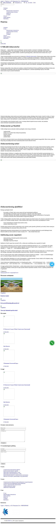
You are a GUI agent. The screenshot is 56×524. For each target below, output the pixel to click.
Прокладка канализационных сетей (12, 473)
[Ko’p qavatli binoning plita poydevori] (1, 299)
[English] (2, 24)
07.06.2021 (6, 332)
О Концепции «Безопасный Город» (11, 363)
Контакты (6, 499)
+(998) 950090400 (6, 2)
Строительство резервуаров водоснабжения (14, 483)
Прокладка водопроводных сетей (12, 472)
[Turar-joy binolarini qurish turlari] (1, 306)
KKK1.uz (10, 520)
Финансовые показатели (10, 494)
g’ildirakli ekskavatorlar (31, 56)
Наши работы (7, 495)
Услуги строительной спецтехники (12, 484)
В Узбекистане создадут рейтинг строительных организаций (17, 329)
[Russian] (4, 24)
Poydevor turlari (5, 296)
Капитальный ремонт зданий (11, 471)
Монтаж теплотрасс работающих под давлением (16, 476)
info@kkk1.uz (18, 2)
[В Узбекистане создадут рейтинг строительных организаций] (9, 326)
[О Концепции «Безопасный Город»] (9, 360)
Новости (6, 497)
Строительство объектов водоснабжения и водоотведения (18, 482)
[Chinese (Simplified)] (1, 24)
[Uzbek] (5, 24)
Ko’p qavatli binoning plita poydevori (10, 303)
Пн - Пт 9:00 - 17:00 (30, 2)
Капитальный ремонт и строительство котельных (16, 475)
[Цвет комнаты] (9, 343)
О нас (5, 493)
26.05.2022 (3, 43)
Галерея (5, 498)
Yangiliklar (3, 293)
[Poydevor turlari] (11, 291)
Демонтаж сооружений (9, 487)
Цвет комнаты (7, 346)
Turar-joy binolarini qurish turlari (9, 310)
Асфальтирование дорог (10, 486)
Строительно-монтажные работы (12, 469)
